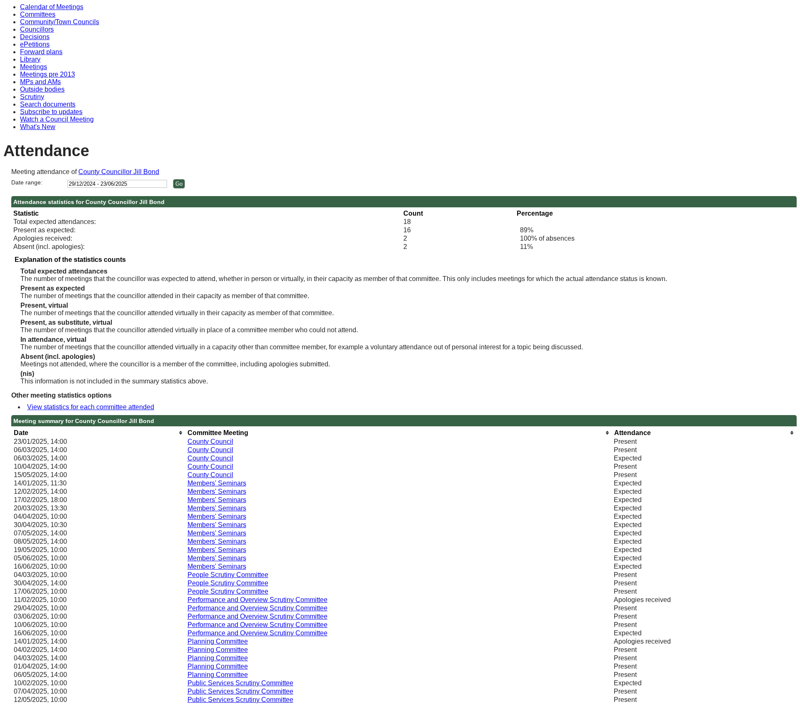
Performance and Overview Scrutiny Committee (258, 599)
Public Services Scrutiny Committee (240, 683)
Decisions (35, 36)
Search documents (47, 104)
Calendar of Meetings (51, 6)
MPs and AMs (40, 81)
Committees (37, 14)
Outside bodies (42, 89)
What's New (37, 126)
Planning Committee (218, 641)
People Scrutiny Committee (228, 574)
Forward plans (41, 51)
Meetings (33, 66)
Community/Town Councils (59, 21)
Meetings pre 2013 (47, 74)
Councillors (37, 29)
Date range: (26, 182)
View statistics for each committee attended (90, 407)
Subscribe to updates (51, 111)
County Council (210, 441)
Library (30, 59)
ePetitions (35, 44)
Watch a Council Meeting (57, 119)
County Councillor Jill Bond (118, 171)
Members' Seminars (217, 483)
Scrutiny (32, 96)
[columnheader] (98, 432)
